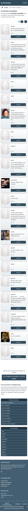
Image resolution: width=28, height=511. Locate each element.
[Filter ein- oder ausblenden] (25, 21)
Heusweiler (4, 449)
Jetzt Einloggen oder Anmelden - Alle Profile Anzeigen (14, 377)
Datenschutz (17, 504)
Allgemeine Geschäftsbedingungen (7, 504)
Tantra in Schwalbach (6, 413)
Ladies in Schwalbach (6, 408)
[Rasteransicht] (19, 21)
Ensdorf (3, 436)
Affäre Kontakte (4, 486)
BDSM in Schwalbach (5, 415)
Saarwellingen (4, 439)
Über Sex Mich (3, 493)
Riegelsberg (4, 446)
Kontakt (2, 497)
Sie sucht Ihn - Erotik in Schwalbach (8, 423)
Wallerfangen (4, 454)
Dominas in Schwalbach (6, 418)
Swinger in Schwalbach (6, 421)
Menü (24, 3)
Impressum (25, 504)
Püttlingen (4, 433)
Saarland (6, 7)
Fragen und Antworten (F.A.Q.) (6, 495)
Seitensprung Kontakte (5, 484)
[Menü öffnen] (25, 506)
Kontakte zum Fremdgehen (6, 482)
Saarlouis (3, 444)
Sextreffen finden (4, 480)
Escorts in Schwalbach (6, 410)
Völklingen (4, 452)
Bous (3, 431)
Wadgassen (4, 441)
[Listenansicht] (22, 21)
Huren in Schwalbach (6, 405)
